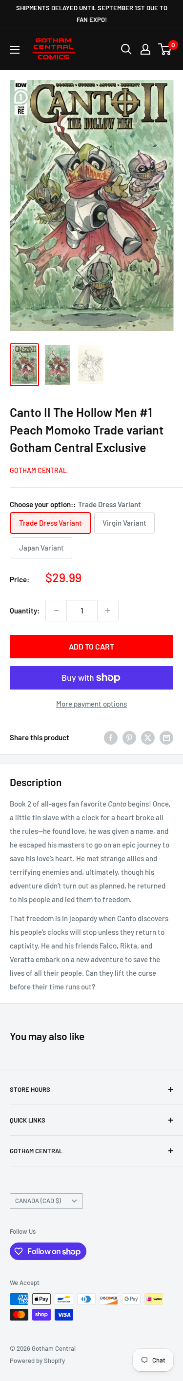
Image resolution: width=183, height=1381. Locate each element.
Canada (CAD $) (38, 1200)
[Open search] (126, 49)
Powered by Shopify (37, 1360)
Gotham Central (38, 470)
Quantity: (25, 610)
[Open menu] (15, 50)
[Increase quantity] (108, 610)
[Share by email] (166, 737)
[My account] (145, 49)
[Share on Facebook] (111, 737)
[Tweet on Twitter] (148, 737)
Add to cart (91, 646)
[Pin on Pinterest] (129, 737)
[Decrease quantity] (56, 610)
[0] (165, 49)
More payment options (91, 703)
